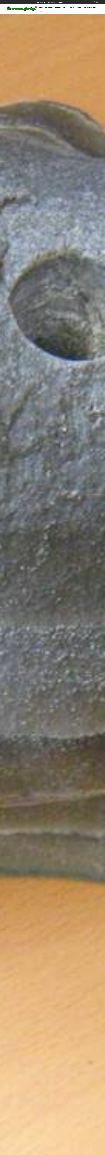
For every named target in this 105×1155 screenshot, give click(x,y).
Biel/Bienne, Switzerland (43, 2)
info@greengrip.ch (58, 2)
